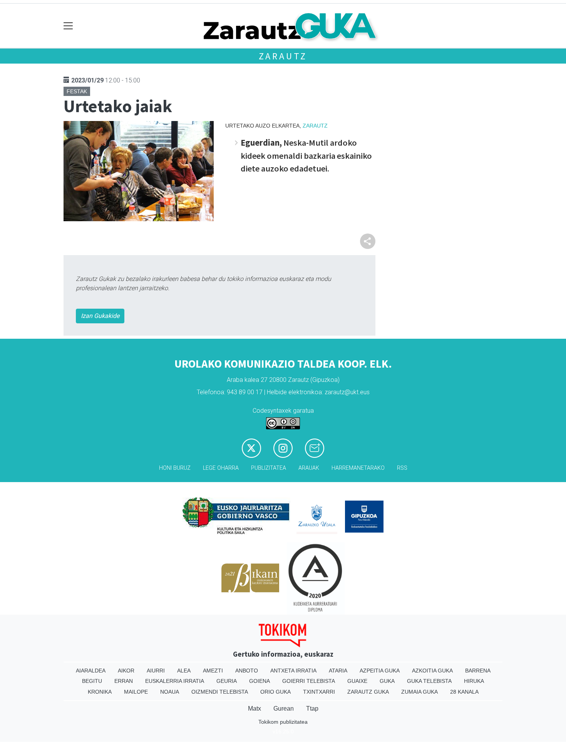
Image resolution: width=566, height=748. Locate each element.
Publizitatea (268, 468)
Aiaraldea (90, 670)
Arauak (308, 468)
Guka (387, 681)
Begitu (92, 681)
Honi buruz (175, 468)
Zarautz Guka (368, 692)
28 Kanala (464, 692)
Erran (123, 681)
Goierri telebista (308, 681)
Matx (254, 708)
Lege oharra (221, 468)
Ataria (338, 670)
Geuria (226, 681)
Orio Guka (275, 692)
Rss (402, 468)
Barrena (478, 670)
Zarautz (283, 56)
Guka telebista (429, 681)
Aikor (126, 670)
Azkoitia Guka (432, 670)
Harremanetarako (358, 468)
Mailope (136, 692)
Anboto (246, 670)
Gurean (283, 708)
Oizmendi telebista (219, 692)
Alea (184, 670)
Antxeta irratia (293, 670)
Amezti (213, 670)
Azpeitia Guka (380, 670)
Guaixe (357, 681)
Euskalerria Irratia (174, 681)
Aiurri (156, 670)
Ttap (312, 708)
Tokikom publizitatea (283, 722)
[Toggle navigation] (68, 26)
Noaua (169, 692)
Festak (77, 91)
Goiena (259, 681)
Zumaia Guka (419, 692)
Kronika (100, 692)
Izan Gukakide (100, 315)
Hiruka (474, 681)
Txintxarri (319, 692)
